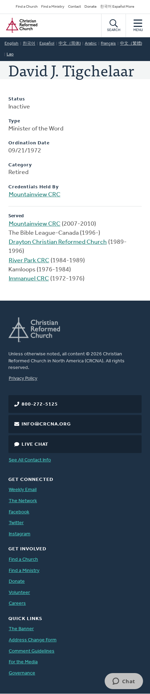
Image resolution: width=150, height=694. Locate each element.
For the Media (23, 662)
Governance (22, 673)
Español (46, 44)
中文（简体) (70, 44)
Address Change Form (33, 640)
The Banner (21, 629)
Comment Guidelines (31, 651)
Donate (90, 7)
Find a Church (27, 7)
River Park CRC (29, 261)
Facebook (19, 512)
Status (16, 99)
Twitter (16, 523)
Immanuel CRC (29, 279)
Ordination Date (29, 143)
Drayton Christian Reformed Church (58, 242)
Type (14, 121)
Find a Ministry (53, 7)
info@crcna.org (46, 424)
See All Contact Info (30, 460)
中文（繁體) (131, 44)
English (11, 44)
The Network (23, 501)
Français (108, 44)
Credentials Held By (33, 187)
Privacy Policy (23, 378)
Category (20, 165)
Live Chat (35, 444)
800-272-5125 (40, 404)
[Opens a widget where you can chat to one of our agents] (123, 682)
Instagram (19, 534)
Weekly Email (23, 489)
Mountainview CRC (34, 195)
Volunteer (19, 592)
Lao (10, 54)
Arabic (91, 44)
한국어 (29, 44)
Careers (17, 603)
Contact (74, 7)
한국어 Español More (117, 7)
